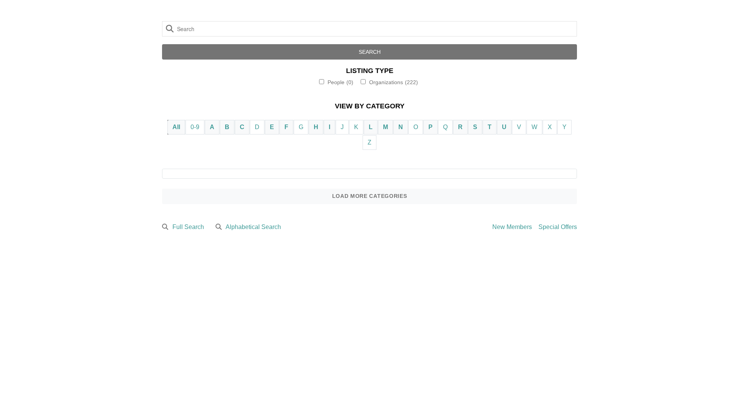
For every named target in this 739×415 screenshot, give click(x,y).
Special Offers (557, 227)
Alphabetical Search (253, 227)
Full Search (188, 227)
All (176, 127)
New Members (512, 227)
